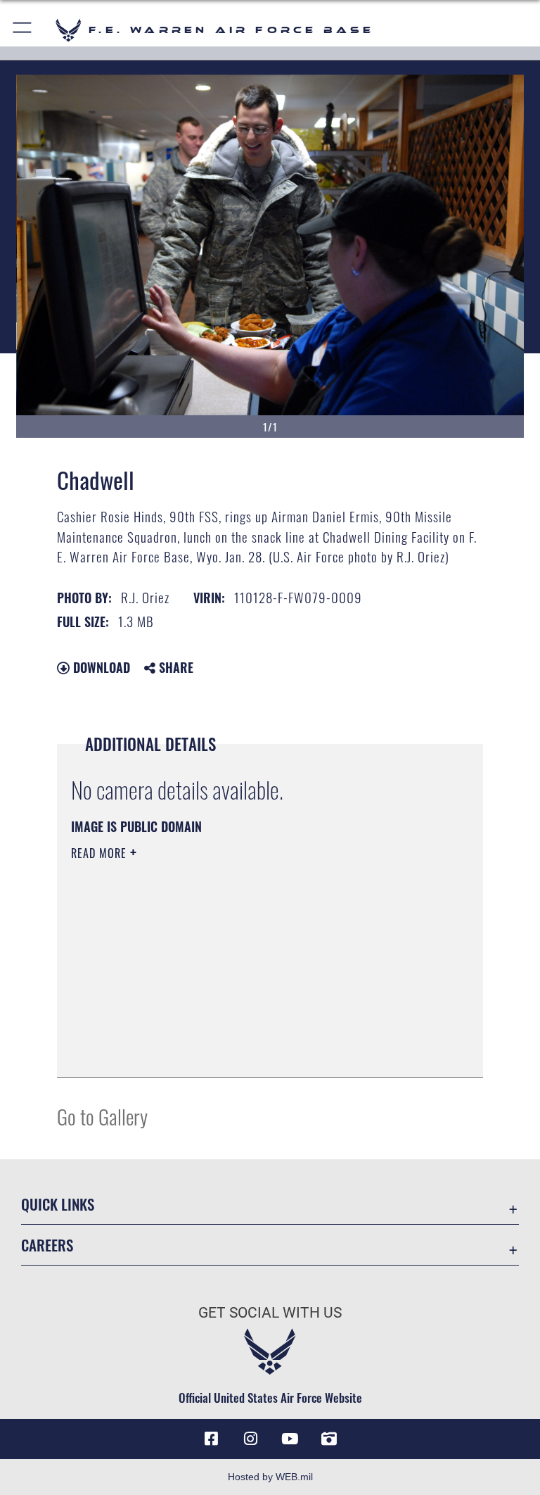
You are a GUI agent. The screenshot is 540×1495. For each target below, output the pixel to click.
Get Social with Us (270, 1312)
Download (100, 667)
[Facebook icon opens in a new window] (210, 1438)
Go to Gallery (102, 1116)
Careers (47, 1245)
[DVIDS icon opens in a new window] (329, 1438)
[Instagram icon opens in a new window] (250, 1438)
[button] (23, 30)
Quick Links (57, 1204)
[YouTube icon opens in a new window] (289, 1438)
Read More (100, 853)
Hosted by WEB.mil (270, 1476)
